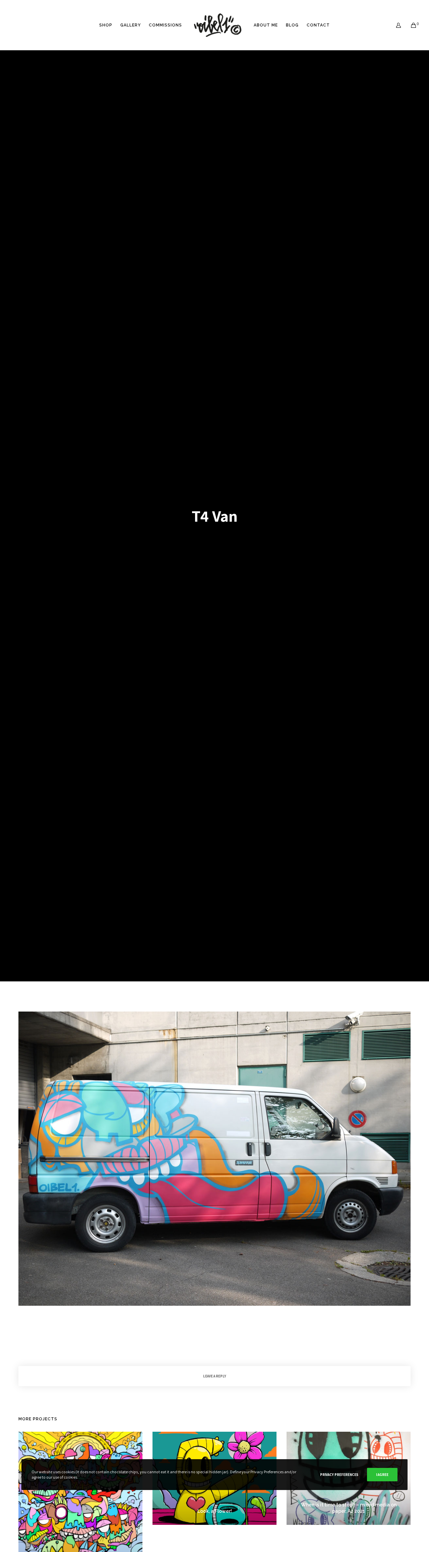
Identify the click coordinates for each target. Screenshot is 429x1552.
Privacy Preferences (339, 1474)
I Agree (382, 1474)
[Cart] (409, 25)
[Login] (394, 25)
